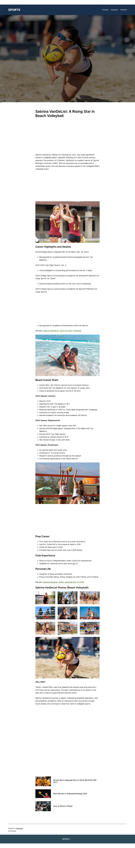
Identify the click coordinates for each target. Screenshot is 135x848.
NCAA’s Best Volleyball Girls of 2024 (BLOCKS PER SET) (74, 781)
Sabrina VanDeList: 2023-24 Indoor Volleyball (62, 331)
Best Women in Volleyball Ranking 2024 (70, 794)
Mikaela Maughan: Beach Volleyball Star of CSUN (63, 582)
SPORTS (14, 10)
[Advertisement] (67, 137)
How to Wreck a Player (63, 806)
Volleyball (19, 828)
